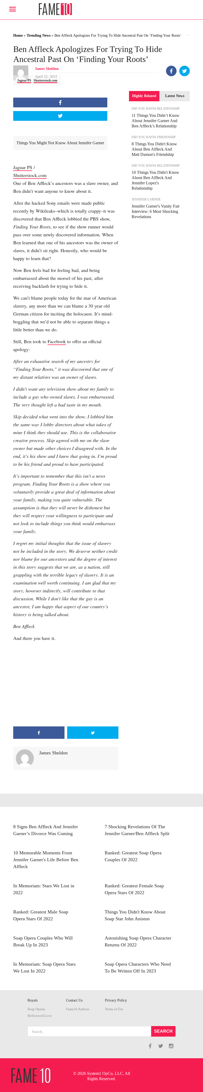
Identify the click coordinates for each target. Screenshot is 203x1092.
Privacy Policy (116, 1000)
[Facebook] (171, 71)
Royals (32, 1000)
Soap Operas (36, 1009)
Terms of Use (114, 1009)
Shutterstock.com (45, 80)
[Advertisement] (65, 684)
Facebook (57, 341)
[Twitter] (184, 71)
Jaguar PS (24, 80)
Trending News (38, 35)
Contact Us (74, 1000)
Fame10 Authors (77, 1009)
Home (18, 35)
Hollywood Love (39, 1016)
